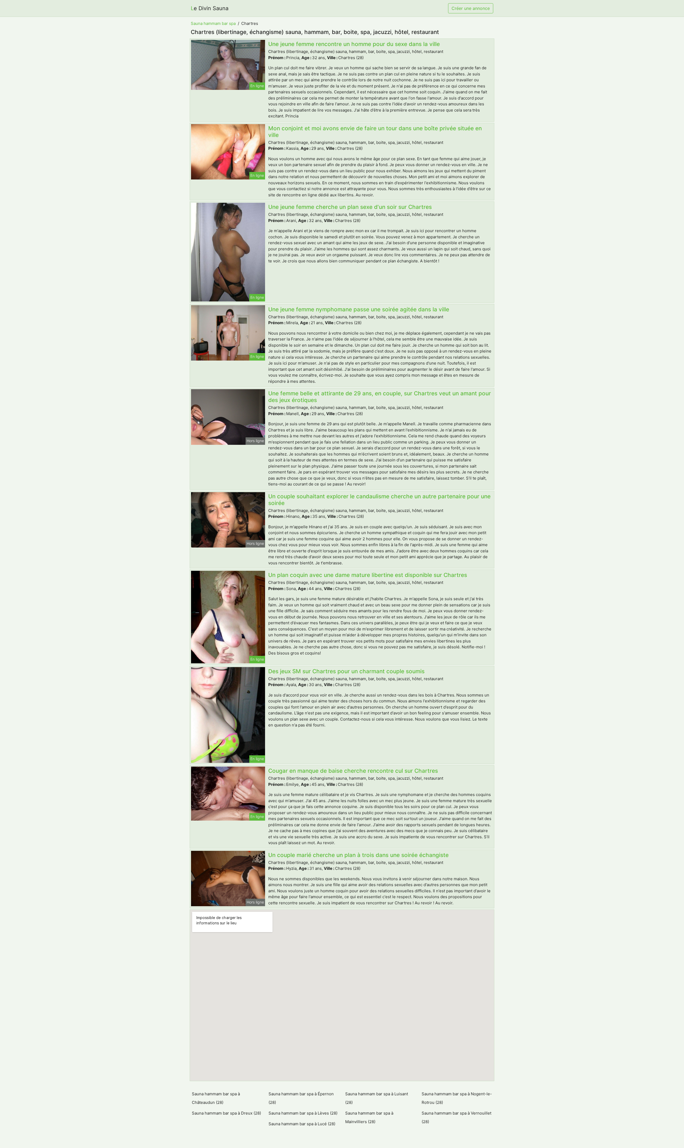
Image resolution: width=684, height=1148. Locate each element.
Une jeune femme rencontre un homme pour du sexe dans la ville (354, 44)
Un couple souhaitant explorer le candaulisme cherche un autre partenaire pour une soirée (379, 499)
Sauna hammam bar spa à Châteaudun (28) (216, 1098)
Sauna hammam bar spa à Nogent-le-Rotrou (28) (457, 1098)
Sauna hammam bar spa (213, 23)
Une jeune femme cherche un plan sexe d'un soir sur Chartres (350, 207)
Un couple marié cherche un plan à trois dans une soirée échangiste (358, 855)
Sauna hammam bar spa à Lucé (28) (302, 1123)
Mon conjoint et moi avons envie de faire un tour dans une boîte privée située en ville (375, 131)
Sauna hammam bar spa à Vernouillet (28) (456, 1117)
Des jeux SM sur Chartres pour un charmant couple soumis (346, 671)
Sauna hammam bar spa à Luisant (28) (376, 1098)
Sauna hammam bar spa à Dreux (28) (226, 1113)
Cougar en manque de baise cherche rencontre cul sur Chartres (353, 770)
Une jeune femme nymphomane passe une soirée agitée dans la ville (358, 309)
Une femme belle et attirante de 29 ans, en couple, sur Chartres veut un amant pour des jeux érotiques (379, 396)
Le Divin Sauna (209, 8)
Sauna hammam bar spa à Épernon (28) (301, 1098)
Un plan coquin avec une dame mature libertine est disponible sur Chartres (367, 575)
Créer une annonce (471, 8)
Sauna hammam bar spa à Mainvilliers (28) (369, 1117)
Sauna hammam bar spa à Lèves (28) (303, 1113)
